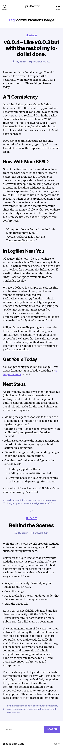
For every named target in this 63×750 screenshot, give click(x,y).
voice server (13, 712)
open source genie (16, 709)
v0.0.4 (51, 503)
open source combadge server (30, 503)
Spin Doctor (31, 6)
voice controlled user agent (41, 709)
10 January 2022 (41, 61)
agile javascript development (22, 500)
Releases (31, 35)
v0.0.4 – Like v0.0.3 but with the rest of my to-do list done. (31, 48)
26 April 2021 (41, 532)
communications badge (19, 705)
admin (23, 61)
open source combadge (45, 705)
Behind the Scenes (31, 525)
